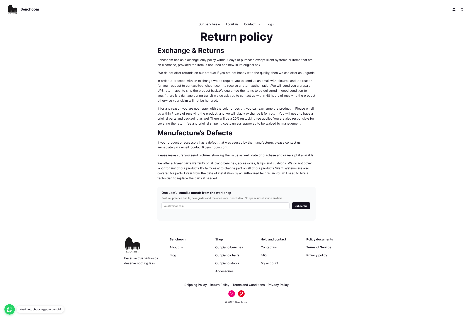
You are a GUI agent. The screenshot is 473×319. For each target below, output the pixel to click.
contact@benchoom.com (204, 85)
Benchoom (30, 9)
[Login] (454, 9)
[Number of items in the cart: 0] (462, 9)
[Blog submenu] (274, 24)
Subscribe (301, 205)
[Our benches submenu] (219, 24)
